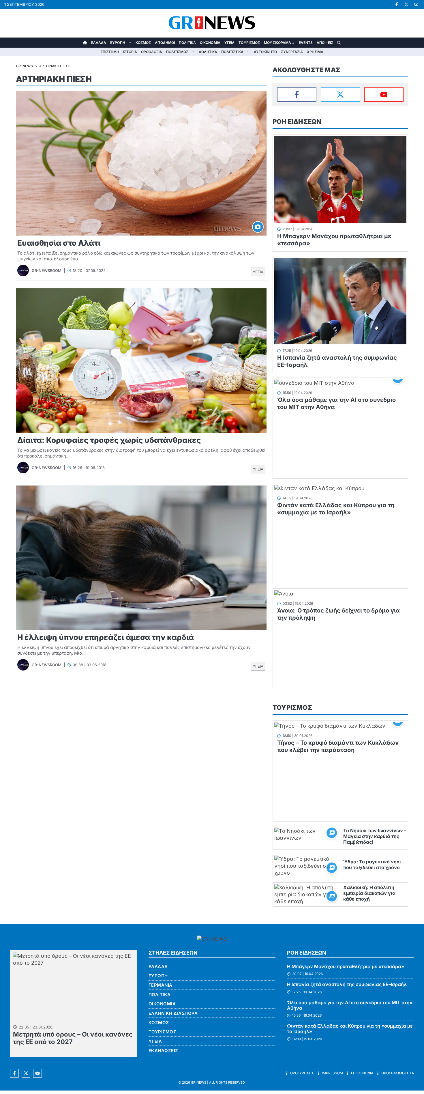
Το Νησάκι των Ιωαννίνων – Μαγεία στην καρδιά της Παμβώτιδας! (374, 836)
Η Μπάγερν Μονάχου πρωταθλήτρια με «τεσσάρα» (345, 966)
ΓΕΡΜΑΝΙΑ (160, 985)
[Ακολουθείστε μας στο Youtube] (37, 1073)
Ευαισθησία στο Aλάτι (58, 242)
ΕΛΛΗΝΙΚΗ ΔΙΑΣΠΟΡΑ (173, 1013)
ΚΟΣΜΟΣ (143, 42)
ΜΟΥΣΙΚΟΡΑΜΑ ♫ (279, 42)
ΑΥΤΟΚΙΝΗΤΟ (265, 52)
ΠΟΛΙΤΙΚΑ (187, 42)
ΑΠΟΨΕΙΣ (325, 42)
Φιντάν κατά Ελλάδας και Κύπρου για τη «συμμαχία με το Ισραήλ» (335, 509)
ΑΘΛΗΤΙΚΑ (208, 52)
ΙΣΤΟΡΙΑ (130, 52)
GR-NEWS (198, 1082)
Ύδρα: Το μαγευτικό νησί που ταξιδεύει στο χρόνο (372, 864)
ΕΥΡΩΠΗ (117, 42)
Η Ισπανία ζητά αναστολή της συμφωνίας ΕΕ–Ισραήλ (347, 984)
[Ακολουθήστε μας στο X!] (406, 4)
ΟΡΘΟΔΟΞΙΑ (151, 52)
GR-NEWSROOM (46, 270)
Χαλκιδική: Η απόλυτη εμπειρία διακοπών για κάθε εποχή (369, 893)
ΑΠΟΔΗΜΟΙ (165, 42)
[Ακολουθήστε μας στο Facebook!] (396, 4)
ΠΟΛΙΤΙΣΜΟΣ (177, 52)
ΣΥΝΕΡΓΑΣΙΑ (292, 52)
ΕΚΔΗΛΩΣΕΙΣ (163, 1050)
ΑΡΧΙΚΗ (85, 43)
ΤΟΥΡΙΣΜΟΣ (249, 42)
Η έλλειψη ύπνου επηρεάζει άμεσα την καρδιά (105, 637)
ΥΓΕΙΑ (229, 42)
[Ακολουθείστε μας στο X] (26, 1073)
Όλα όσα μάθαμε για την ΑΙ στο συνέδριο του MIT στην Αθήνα (349, 1005)
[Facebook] (296, 94)
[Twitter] (340, 94)
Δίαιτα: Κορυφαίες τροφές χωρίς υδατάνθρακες (109, 440)
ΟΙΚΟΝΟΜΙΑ (210, 42)
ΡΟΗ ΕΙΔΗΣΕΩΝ (297, 121)
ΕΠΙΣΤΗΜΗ (110, 52)
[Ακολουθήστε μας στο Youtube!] (416, 4)
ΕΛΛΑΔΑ (98, 42)
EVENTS (306, 42)
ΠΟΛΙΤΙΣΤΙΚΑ (232, 52)
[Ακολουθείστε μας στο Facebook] (14, 1073)
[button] (339, 43)
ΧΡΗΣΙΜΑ (315, 52)
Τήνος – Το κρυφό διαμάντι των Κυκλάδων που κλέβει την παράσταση (338, 746)
